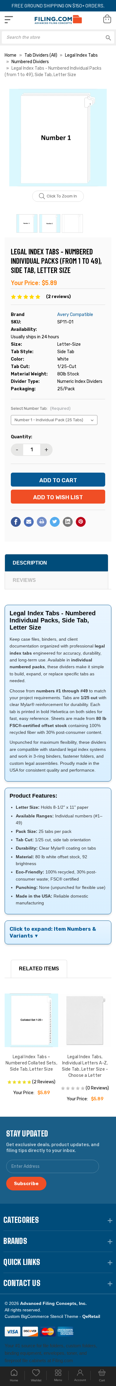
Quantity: (21, 437)
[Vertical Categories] (9, 19)
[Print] (42, 522)
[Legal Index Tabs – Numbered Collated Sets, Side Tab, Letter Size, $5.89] (31, 1020)
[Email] (29, 522)
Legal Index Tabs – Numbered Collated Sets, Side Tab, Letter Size (31, 1063)
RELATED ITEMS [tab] (39, 968)
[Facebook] (16, 522)
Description (30, 562)
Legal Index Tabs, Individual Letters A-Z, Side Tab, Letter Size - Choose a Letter (85, 1066)
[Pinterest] (81, 522)
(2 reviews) (58, 296)
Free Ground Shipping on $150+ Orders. (58, 5)
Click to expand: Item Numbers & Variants (53, 932)
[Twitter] (55, 522)
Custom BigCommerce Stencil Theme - (52, 1316)
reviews (24, 580)
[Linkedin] (68, 522)
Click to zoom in (62, 196)
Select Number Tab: (41, 408)
